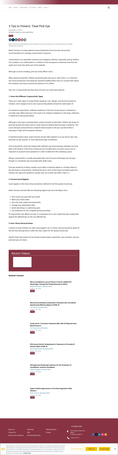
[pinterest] (19, 39)
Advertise (30, 429)
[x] (96, 434)
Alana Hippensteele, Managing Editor (41, 349)
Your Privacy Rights (77, 449)
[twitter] (13, 39)
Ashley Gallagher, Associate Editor (40, 369)
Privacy (48, 432)
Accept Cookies (104, 449)
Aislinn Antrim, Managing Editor (40, 393)
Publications (24, 7)
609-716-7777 (75, 438)
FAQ (28, 432)
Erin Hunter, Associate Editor (39, 307)
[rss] (105, 434)
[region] (59, 449)
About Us (11, 429)
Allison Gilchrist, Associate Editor (22, 32)
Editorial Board (51, 429)
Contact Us (12, 432)
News (10, 7)
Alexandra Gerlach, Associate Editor (41, 286)
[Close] (115, 449)
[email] (21, 39)
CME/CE (39, 7)
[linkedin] (16, 39)
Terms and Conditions (16, 435)
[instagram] (102, 434)
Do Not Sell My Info (34, 435)
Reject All (91, 449)
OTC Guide (32, 7)
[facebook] (10, 39)
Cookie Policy (27, 453)
